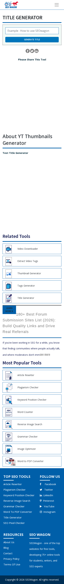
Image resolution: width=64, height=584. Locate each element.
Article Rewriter (12, 484)
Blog (6, 547)
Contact (7, 553)
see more (45, 354)
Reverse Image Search (16, 500)
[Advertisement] (32, 100)
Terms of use (11, 564)
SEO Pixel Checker (14, 523)
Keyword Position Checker (18, 495)
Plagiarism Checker (14, 489)
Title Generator (12, 517)
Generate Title (32, 39)
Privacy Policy (11, 558)
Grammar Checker (14, 506)
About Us (8, 542)
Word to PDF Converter (17, 511)
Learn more (8, 310)
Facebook (50, 484)
